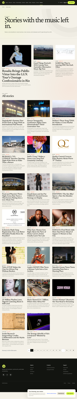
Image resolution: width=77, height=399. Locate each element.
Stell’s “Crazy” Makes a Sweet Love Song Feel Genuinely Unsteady (36, 159)
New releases (18, 2)
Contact (64, 369)
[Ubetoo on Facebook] (7, 374)
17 (70, 350)
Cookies (73, 383)
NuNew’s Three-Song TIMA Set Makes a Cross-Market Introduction (63, 123)
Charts (14, 2)
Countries (32, 371)
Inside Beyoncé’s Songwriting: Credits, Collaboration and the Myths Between (13, 337)
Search (31, 369)
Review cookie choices (51, 393)
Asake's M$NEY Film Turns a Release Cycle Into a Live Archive (38, 269)
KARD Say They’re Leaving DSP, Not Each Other (64, 65)
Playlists (33, 2)
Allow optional (70, 393)
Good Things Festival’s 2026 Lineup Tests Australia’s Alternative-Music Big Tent (42, 66)
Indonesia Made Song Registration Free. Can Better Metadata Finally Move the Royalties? (13, 233)
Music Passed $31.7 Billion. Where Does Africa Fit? (38, 301)
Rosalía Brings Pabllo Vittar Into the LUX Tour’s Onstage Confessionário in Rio (16, 76)
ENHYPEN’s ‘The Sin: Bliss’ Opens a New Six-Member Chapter (63, 196)
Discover (10, 2)
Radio (30, 2)
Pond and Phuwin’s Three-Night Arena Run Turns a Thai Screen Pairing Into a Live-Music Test (12, 197)
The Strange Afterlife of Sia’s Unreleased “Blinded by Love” (38, 336)
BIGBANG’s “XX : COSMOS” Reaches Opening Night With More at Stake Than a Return (13, 159)
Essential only (61, 393)
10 (59, 350)
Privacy (69, 383)
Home (7, 2)
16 (66, 350)
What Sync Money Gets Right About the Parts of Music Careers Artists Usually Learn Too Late (36, 233)
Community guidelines (67, 373)
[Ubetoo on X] (3, 374)
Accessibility (65, 371)
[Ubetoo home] (3, 2)
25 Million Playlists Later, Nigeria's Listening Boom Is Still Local (12, 302)
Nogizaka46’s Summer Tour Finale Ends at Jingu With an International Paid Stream (13, 123)
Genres (23, 2)
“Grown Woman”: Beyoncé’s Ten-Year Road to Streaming (63, 301)
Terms (65, 383)
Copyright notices (50, 369)
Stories (41, 2)
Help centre (65, 367)
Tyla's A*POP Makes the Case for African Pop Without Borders (11, 269)
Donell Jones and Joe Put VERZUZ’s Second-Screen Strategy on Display (37, 196)
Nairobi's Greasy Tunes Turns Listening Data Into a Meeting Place (63, 269)
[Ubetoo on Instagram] (10, 374)
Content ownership (51, 367)
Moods (27, 2)
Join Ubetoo (71, 2)
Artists (37, 2)
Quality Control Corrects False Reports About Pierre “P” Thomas (62, 159)
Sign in (65, 2)
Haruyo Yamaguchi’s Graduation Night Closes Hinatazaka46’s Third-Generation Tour (36, 124)
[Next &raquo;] (73, 350)
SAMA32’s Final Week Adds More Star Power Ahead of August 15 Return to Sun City (63, 233)
